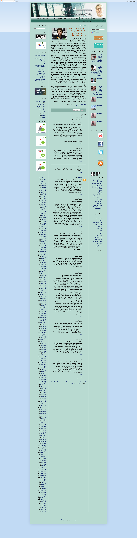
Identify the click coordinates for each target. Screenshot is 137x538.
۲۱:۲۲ (80, 226)
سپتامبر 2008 (43, 481)
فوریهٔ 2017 (43, 290)
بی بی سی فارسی (97, 222)
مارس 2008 (43, 492)
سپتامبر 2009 (43, 458)
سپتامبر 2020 (43, 217)
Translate (96, 32)
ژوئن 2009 (43, 464)
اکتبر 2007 (43, 501)
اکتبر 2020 (43, 215)
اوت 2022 (44, 198)
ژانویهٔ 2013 (43, 383)
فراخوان (94, 18)
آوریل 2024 (43, 189)
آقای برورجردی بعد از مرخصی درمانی (40, 56)
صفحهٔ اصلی (69, 381)
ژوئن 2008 (43, 486)
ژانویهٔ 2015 (43, 337)
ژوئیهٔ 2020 (43, 221)
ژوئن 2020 (43, 223)
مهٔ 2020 (44, 224)
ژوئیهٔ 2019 (43, 240)
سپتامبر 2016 (43, 300)
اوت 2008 (44, 482)
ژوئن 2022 (43, 200)
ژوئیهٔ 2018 (43, 258)
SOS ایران (99, 199)
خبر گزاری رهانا (98, 237)
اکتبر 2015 (43, 320)
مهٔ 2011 (44, 420)
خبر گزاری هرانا (98, 239)
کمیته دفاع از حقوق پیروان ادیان (97, 180)
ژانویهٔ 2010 (43, 450)
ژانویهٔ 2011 (43, 428)
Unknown (79, 177)
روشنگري (100, 192)
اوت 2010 (44, 437)
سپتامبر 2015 (43, 322)
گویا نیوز (100, 226)
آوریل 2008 (43, 490)
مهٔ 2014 (44, 353)
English (97, 21)
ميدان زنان (99, 197)
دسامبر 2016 (43, 294)
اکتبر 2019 (43, 236)
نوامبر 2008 (43, 477)
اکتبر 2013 (43, 366)
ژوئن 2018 (43, 260)
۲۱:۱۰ (80, 194)
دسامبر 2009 (43, 452)
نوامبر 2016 (43, 296)
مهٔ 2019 (44, 243)
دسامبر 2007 (43, 498)
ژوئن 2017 (43, 283)
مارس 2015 (43, 334)
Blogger (63, 520)
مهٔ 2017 (44, 285)
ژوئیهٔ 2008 (43, 484)
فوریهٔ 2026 (43, 177)
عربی (91, 21)
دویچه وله (100, 216)
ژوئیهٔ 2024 (43, 185)
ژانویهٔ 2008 (43, 496)
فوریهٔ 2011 (43, 426)
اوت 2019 (44, 238)
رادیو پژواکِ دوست (47, 18)
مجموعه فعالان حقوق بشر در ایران (97, 187)
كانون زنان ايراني (98, 201)
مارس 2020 (43, 228)
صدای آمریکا (99, 218)
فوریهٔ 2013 (43, 381)
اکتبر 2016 (43, 298)
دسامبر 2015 (43, 317)
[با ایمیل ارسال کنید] (79, 110)
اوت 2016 (44, 302)
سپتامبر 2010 (43, 435)
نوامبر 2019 (43, 234)
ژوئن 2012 (43, 396)
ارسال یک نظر (80, 377)
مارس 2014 (43, 356)
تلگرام (103, 21)
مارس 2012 (43, 401)
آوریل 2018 (43, 264)
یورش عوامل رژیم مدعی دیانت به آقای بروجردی (40, 75)
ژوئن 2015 (43, 328)
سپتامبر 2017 (43, 277)
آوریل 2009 (43, 467)
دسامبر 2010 (43, 430)
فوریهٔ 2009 (43, 471)
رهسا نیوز (100, 228)
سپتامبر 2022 (43, 196)
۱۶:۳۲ (80, 374)
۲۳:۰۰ (80, 251)
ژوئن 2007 (43, 509)
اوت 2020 (44, 219)
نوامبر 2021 (43, 204)
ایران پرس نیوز (98, 224)
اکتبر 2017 (43, 275)
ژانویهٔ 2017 (43, 292)
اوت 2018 (44, 256)
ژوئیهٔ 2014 (43, 349)
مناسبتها (43, 115)
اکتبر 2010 (43, 433)
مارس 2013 (43, 379)
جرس (100, 190)
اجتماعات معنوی (41, 69)
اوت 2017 (44, 279)
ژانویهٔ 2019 (43, 249)
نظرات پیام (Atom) (75, 383)
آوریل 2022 (43, 202)
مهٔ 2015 (44, 330)
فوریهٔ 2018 (43, 268)
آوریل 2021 (43, 209)
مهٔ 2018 (44, 262)
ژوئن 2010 (43, 441)
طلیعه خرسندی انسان (73, 18)
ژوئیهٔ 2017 (43, 281)
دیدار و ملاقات (41, 71)
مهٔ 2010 (44, 443)
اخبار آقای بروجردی (40, 101)
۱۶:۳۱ (80, 354)
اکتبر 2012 (43, 388)
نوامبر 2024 (43, 183)
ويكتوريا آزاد (99, 185)
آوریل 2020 (43, 226)
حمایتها (43, 109)
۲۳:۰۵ (80, 268)
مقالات (43, 113)
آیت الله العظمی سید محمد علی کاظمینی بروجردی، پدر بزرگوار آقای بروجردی (40, 79)
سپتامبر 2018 (43, 255)
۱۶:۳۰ (80, 334)
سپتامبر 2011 (43, 413)
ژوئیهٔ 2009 (43, 462)
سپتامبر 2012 (43, 390)
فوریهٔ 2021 (43, 213)
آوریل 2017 (43, 287)
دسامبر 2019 (43, 232)
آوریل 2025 (43, 181)
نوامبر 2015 (43, 319)
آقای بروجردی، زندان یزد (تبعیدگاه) (40, 59)
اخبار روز (100, 233)
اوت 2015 (44, 324)
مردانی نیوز (99, 243)
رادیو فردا (100, 220)
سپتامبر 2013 (43, 368)
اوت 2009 (44, 460)
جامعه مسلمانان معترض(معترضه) (98, 209)
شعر (44, 111)
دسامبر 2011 (43, 407)
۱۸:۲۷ (80, 172)
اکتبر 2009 (43, 456)
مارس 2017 (43, 288)
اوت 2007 (44, 505)
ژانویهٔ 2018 (43, 270)
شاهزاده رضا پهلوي (97, 193)
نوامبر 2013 (43, 364)
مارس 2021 (43, 211)
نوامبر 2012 (43, 386)
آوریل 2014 (43, 354)
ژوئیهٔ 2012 (43, 394)
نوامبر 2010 (43, 432)
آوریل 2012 (43, 400)
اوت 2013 (44, 369)
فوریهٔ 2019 (43, 247)
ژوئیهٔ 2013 (43, 371)
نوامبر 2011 (43, 409)
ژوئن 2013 (43, 373)
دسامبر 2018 (43, 251)
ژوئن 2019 (43, 241)
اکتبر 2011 (43, 411)
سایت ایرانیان (99, 246)
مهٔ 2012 (44, 398)
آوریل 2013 (43, 377)
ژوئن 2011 (43, 418)
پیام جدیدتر (83, 381)
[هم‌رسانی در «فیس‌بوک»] (75, 110)
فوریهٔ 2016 (43, 313)
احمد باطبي (99, 203)
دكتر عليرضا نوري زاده (97, 183)
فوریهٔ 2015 (43, 336)
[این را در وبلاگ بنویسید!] (78, 110)
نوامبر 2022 (43, 192)
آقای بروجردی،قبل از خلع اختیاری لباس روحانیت (40, 66)
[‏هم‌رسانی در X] (76, 110)
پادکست (39, 18)
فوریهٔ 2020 (43, 230)
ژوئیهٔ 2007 (43, 507)
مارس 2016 (43, 311)
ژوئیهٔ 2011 (43, 417)
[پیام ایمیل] (82, 110)
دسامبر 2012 (43, 384)
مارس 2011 (43, 424)
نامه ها (43, 117)
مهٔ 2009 (44, 465)
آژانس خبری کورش (97, 241)
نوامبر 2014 (43, 341)
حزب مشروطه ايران (97, 195)
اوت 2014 (44, 347)
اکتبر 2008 (43, 479)
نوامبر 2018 (43, 253)
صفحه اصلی (102, 18)
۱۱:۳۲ (80, 143)
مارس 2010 (43, 447)
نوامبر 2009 (43, 454)
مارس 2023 (43, 191)
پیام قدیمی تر (54, 381)
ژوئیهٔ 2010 (43, 439)
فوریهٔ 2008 (43, 494)
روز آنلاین (100, 229)
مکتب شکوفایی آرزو (85, 18)
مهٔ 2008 (44, 488)
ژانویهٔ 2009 (43, 473)
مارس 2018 (43, 266)
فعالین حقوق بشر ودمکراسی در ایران (97, 206)
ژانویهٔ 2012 (43, 405)
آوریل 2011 (43, 422)
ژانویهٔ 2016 (43, 315)
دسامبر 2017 (43, 271)
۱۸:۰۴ (80, 316)
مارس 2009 (43, 469)
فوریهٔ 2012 (43, 403)
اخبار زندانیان (42, 104)
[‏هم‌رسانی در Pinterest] (73, 110)
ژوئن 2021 (43, 207)
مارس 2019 (43, 245)
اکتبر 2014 (43, 343)
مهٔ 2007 (44, 511)
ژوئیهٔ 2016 (43, 304)
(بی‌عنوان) (99, 78)
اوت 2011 (44, 415)
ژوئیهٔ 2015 (43, 326)
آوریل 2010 (43, 445)
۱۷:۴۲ (80, 161)
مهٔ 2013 (44, 375)
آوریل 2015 (43, 332)
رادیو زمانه (99, 231)
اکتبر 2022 (43, 194)
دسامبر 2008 (43, 475)
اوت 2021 (44, 206)
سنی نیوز (100, 244)
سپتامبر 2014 (43, 345)
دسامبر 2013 (43, 362)
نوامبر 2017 (43, 273)
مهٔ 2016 (44, 307)
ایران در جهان (99, 235)
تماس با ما (85, 21)
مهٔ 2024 (44, 187)
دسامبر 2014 (43, 339)
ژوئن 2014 (43, 351)
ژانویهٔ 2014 (43, 360)
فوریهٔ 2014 (43, 358)
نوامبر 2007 (43, 499)
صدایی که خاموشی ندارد (60, 18)
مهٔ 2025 (44, 179)
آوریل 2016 (43, 309)
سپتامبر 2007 (43, 503)
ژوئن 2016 (43, 305)
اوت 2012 (44, 392)
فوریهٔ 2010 (43, 449)
